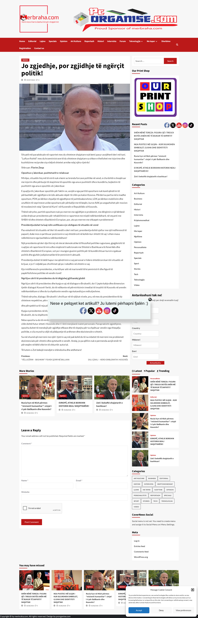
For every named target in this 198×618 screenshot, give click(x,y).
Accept (139, 610)
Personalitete (140, 247)
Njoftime (138, 236)
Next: (108, 358)
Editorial (32, 41)
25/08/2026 (30, 413)
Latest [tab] (138, 371)
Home (22, 41)
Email (79, 480)
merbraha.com (21, 616)
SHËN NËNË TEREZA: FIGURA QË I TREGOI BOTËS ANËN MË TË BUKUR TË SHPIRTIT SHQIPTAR (154, 135)
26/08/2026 (30, 606)
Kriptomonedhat (141, 220)
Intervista (111, 41)
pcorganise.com (63, 616)
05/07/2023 (31, 80)
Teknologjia (134, 41)
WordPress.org (141, 557)
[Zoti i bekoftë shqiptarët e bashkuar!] (112, 387)
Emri (134, 351)
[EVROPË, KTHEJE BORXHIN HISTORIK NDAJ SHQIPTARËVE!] (74, 387)
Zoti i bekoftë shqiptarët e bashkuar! (109, 404)
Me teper (151, 41)
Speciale (53, 41)
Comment (26, 443)
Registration (25, 48)
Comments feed (141, 551)
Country (136, 328)
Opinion (63, 41)
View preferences (183, 610)
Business (138, 198)
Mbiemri (136, 339)
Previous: (45, 358)
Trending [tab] (163, 371)
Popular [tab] (150, 371)
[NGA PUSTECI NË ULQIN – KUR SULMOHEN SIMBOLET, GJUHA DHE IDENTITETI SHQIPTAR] (140, 402)
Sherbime (165, 41)
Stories (137, 269)
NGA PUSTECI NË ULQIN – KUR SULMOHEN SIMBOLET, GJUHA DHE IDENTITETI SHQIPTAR (154, 147)
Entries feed (139, 546)
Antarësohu (155, 362)
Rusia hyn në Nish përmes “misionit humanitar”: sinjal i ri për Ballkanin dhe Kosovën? (36, 406)
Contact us (39, 48)
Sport (136, 263)
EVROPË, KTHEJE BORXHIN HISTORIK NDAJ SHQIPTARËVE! (74, 404)
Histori (101, 41)
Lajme (42, 41)
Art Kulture (76, 41)
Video (137, 285)
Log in (137, 541)
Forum (123, 41)
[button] (192, 589)
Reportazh (89, 41)
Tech (136, 274)
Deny (161, 610)
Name (24, 480)
